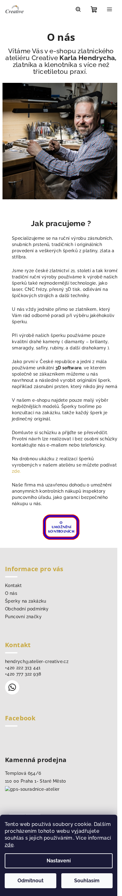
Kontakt (13, 585)
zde (9, 845)
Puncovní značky (23, 616)
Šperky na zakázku (25, 601)
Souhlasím (86, 881)
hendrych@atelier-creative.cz (37, 661)
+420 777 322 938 (23, 673)
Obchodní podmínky (27, 608)
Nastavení (59, 861)
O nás (11, 593)
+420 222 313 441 (22, 667)
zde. (16, 471)
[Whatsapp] (12, 687)
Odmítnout (30, 881)
